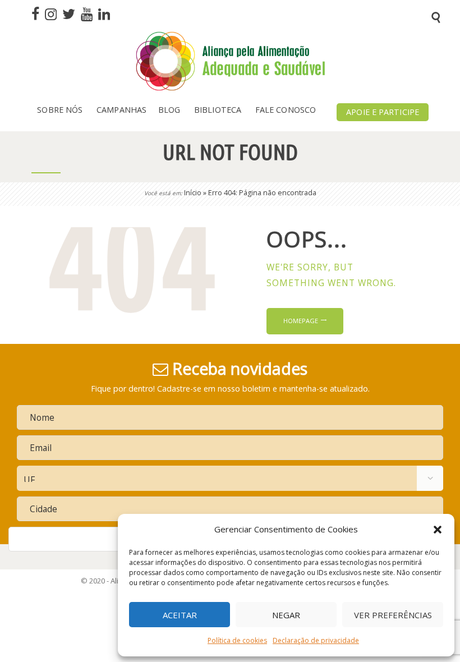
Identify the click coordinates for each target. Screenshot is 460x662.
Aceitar (180, 614)
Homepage (300, 320)
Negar (286, 614)
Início (192, 192)
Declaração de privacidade (316, 640)
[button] (437, 529)
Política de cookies (237, 640)
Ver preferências (393, 614)
